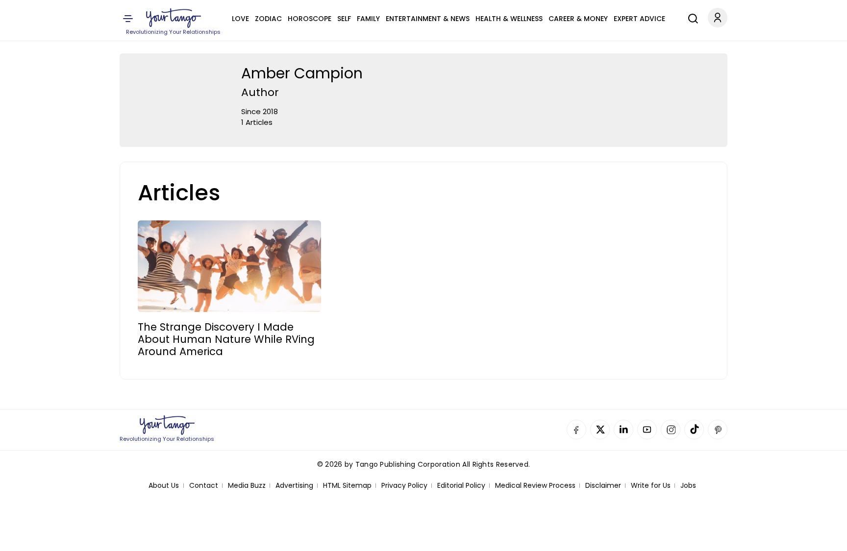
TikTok (694, 429)
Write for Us (651, 485)
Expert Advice (639, 19)
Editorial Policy (461, 485)
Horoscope (309, 19)
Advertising (294, 485)
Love (240, 19)
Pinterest (717, 429)
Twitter (600, 429)
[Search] (690, 17)
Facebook (576, 429)
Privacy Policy (404, 485)
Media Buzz (247, 485)
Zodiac (268, 19)
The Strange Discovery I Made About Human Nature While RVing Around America (226, 339)
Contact (203, 485)
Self (344, 19)
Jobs (688, 485)
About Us (164, 485)
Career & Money (578, 19)
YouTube (647, 429)
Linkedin (623, 429)
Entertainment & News (428, 19)
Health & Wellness (509, 19)
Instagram (670, 429)
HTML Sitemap (347, 485)
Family (368, 19)
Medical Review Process (535, 485)
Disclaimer (603, 485)
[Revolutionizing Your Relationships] (173, 18)
